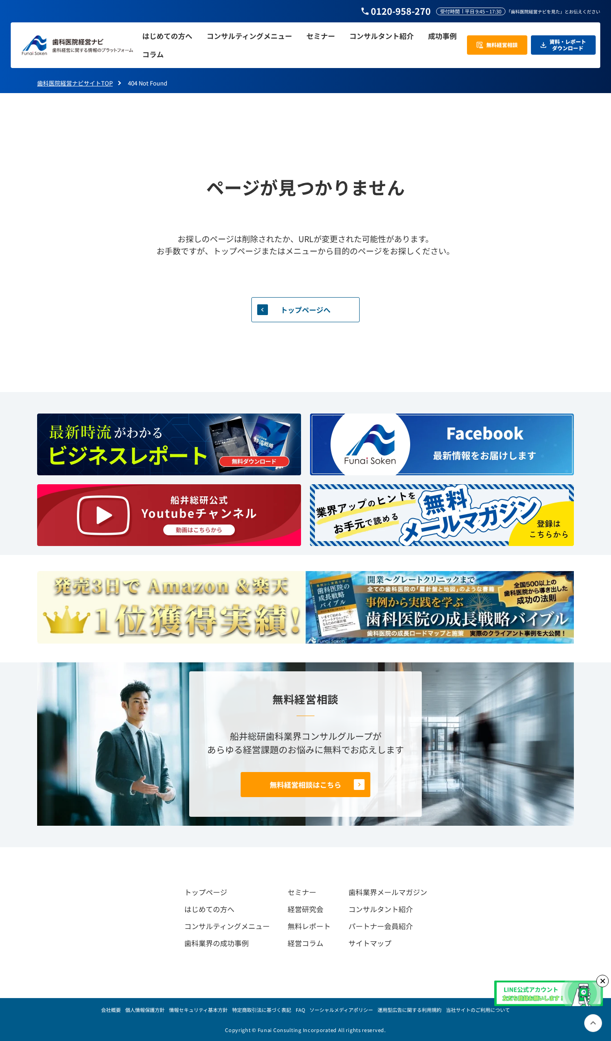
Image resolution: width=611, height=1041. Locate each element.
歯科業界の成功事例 (216, 943)
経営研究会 (305, 909)
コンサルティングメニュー (227, 926)
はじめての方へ (209, 909)
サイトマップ (369, 943)
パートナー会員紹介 (380, 926)
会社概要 (111, 1009)
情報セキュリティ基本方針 (198, 1009)
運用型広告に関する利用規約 (409, 1009)
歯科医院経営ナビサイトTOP (75, 83)
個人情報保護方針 (145, 1009)
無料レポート (309, 926)
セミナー (302, 892)
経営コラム (305, 943)
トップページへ (305, 309)
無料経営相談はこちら (305, 784)
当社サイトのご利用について (478, 1009)
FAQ (300, 1009)
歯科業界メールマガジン (387, 892)
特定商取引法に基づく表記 (261, 1009)
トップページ (205, 892)
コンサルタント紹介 (380, 909)
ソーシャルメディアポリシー (341, 1009)
